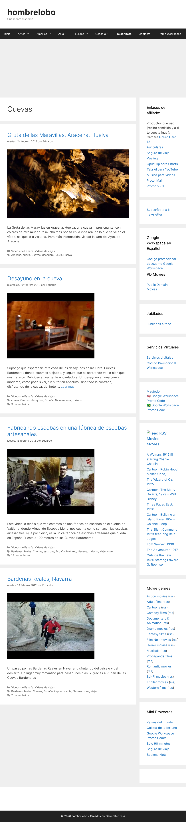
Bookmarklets (157, 754)
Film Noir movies (159, 640)
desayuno (37, 400)
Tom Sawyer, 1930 (160, 544)
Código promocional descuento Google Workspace (161, 263)
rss (171, 596)
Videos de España (22, 251)
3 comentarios (20, 404)
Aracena (16, 254)
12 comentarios (20, 555)
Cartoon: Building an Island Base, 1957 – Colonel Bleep (162, 519)
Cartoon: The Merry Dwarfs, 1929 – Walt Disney (161, 494)
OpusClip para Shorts (162, 164)
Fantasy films (156, 634)
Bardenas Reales (21, 551)
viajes (94, 691)
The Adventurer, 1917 (162, 550)
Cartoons (153, 607)
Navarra (60, 400)
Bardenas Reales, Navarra (39, 578)
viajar (103, 551)
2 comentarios (20, 695)
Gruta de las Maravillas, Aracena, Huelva (58, 135)
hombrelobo (31, 12)
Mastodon (154, 391)
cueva (26, 254)
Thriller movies (157, 682)
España (49, 400)
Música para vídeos (161, 175)
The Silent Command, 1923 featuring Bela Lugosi (162, 534)
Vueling (152, 158)
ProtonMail (154, 180)
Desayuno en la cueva (34, 278)
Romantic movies (159, 666)
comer (15, 400)
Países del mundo (160, 722)
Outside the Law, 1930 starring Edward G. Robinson (162, 559)
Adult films (154, 602)
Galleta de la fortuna (162, 728)
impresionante (62, 691)
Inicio (7, 34)
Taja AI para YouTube (162, 169)
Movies (153, 444)
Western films (157, 687)
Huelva (67, 254)
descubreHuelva (52, 254)
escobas (49, 551)
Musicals (153, 651)
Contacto (144, 34)
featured (71, 551)
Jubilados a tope (159, 324)
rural (68, 400)
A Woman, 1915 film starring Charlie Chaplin (161, 459)
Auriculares (155, 147)
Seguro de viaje (158, 153)
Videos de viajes (45, 251)
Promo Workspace (169, 34)
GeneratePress (115, 816)
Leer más (67, 386)
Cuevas (36, 254)
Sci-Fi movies (156, 676)
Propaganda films (159, 656)
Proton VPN (155, 186)
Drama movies (157, 628)
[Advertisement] (93, 66)
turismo (77, 400)
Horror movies (157, 645)
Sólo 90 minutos (159, 743)
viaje (110, 551)
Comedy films (157, 613)
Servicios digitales (160, 357)
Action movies (157, 596)
